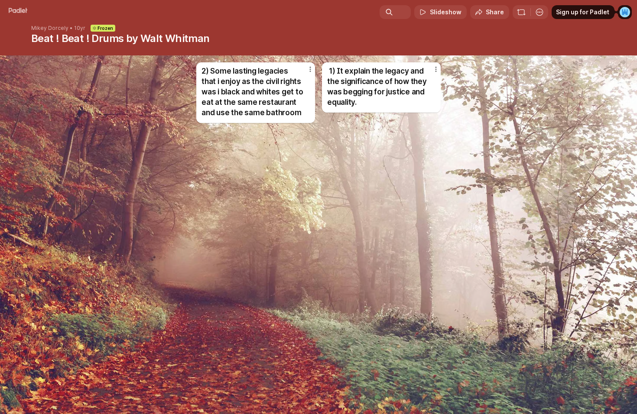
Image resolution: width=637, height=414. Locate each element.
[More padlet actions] (539, 12)
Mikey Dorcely (49, 28)
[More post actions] (310, 69)
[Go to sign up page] (625, 12)
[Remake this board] (521, 12)
